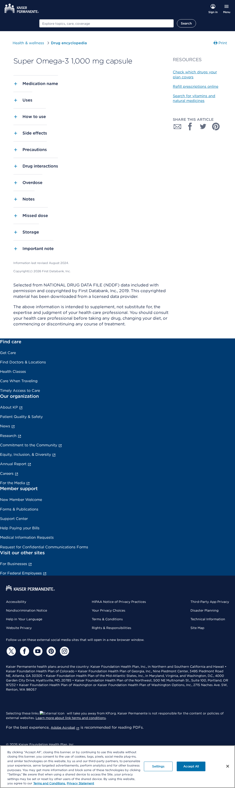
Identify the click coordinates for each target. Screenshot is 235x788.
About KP (9, 407)
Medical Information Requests (27, 537)
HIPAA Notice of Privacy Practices (119, 602)
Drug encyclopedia (69, 43)
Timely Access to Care (20, 390)
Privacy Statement (80, 783)
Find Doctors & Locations (23, 362)
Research (8, 436)
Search (186, 23)
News (5, 426)
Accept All (191, 766)
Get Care (8, 353)
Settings (158, 766)
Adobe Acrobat (63, 727)
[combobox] (106, 23)
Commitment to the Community (28, 445)
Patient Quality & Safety (21, 417)
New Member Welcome (21, 499)
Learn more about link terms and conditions (71, 718)
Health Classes (13, 371)
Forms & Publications (19, 509)
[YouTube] (37, 651)
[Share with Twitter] (203, 126)
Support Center (14, 518)
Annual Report (13, 464)
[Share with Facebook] (190, 126)
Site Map (197, 628)
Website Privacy (19, 628)
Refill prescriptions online (195, 86)
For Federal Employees (21, 573)
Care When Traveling (19, 381)
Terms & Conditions (107, 619)
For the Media (12, 483)
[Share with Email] (177, 126)
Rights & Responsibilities (111, 628)
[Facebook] (23, 651)
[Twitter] (10, 651)
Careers (7, 473)
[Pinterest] (50, 651)
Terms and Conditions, (49, 783)
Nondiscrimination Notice (26, 610)
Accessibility (16, 602)
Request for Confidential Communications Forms (44, 547)
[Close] (228, 766)
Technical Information (207, 619)
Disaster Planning (204, 610)
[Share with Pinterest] (216, 126)
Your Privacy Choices (108, 610)
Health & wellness (28, 43)
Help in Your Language (24, 619)
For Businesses (13, 564)
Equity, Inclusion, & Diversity (25, 454)
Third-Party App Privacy (209, 602)
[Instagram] (63, 651)
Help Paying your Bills (19, 528)
